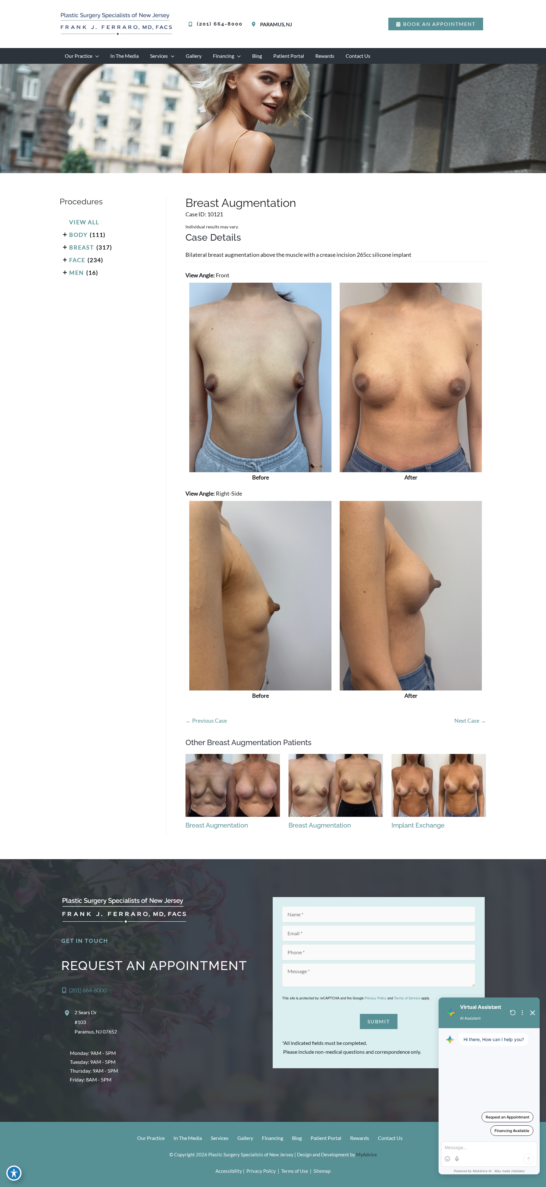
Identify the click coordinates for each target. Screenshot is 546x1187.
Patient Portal (326, 1138)
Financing (272, 1138)
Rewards (359, 1138)
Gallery (245, 1138)
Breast (81, 247)
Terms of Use (294, 1171)
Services (219, 1138)
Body (78, 234)
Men (76, 272)
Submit (378, 1021)
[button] (435, 24)
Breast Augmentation (240, 202)
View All (84, 222)
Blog (297, 1138)
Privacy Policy (375, 997)
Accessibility (228, 1171)
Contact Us (390, 1138)
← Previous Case (206, 720)
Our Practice (151, 1138)
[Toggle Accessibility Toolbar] (13, 1173)
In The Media (187, 1138)
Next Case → (470, 720)
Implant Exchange (418, 825)
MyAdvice (366, 1154)
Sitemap (321, 1171)
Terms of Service (407, 997)
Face (77, 259)
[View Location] (254, 24)
